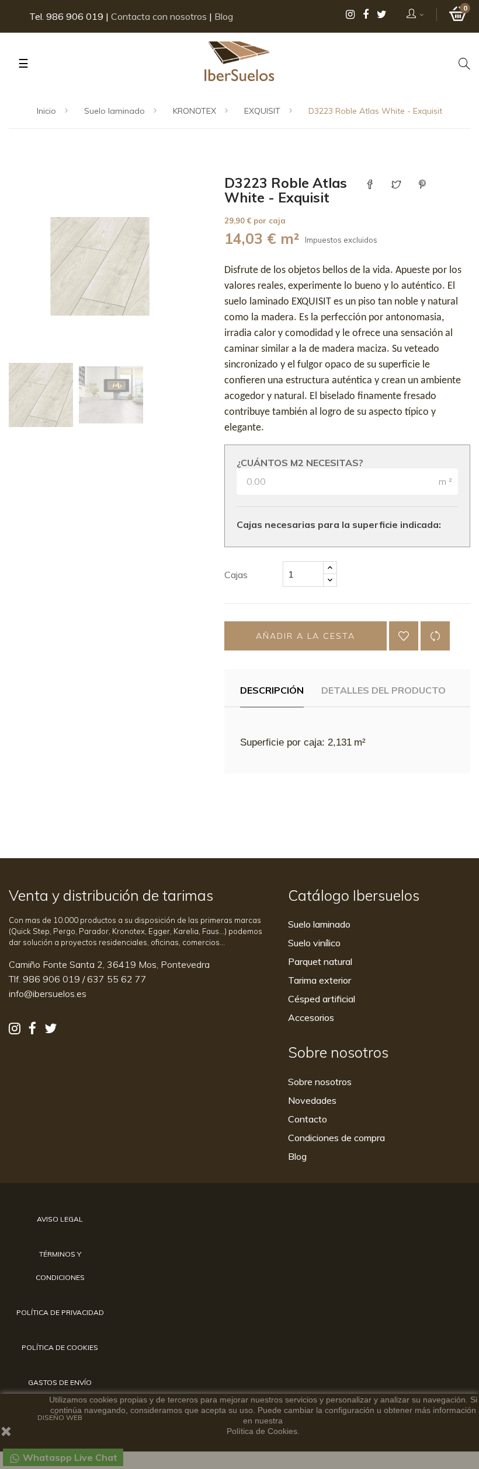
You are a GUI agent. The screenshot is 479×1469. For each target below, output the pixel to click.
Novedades (312, 1100)
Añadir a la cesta (305, 636)
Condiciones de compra (336, 1137)
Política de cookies (60, 1347)
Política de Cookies (262, 1431)
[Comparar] (435, 635)
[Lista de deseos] (403, 635)
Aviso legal (60, 1219)
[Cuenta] (416, 14)
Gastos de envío (60, 1382)
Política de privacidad (60, 1312)
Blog (223, 16)
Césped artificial (321, 999)
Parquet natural (320, 961)
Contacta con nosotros (159, 16)
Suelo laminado (319, 924)
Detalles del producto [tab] (383, 690)
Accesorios (311, 1017)
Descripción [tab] (272, 690)
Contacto (307, 1119)
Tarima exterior (319, 980)
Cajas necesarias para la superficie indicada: (339, 524)
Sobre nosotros (320, 1081)
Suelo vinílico (314, 943)
